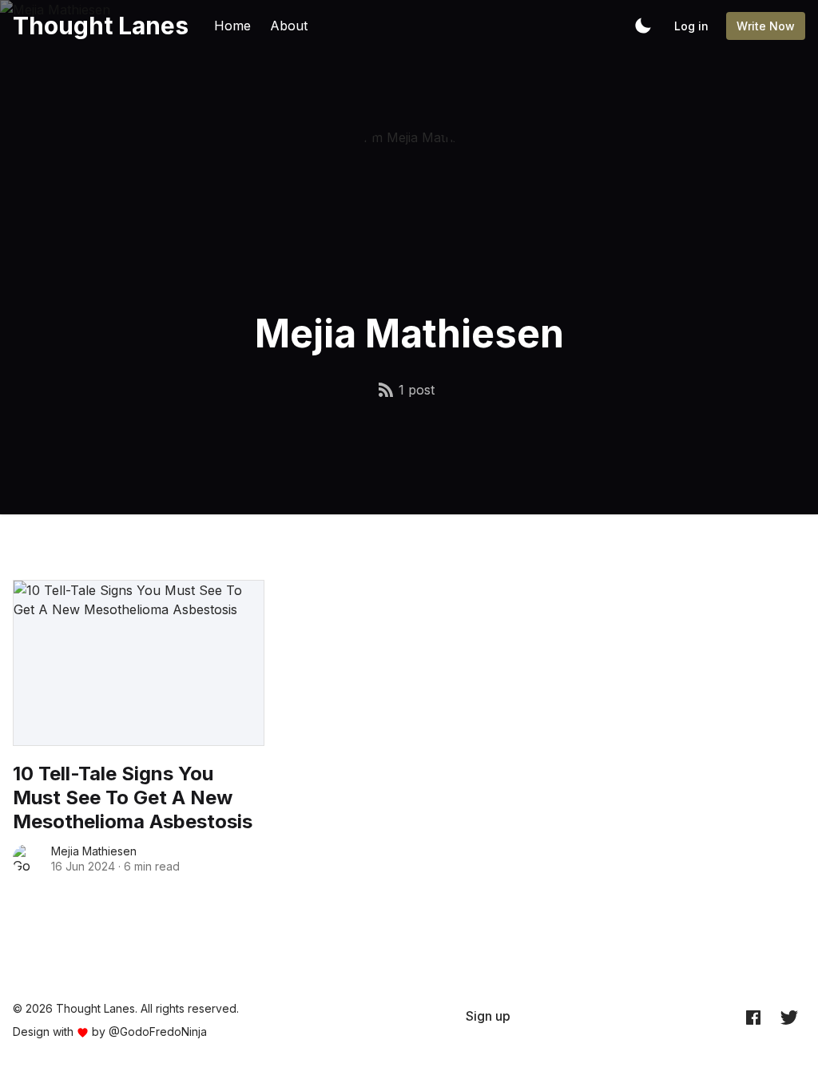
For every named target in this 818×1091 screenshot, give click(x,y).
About (289, 26)
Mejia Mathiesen (94, 851)
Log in (691, 26)
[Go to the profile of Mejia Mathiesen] (27, 858)
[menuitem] (488, 1016)
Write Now (766, 26)
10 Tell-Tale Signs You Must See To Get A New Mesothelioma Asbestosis (132, 797)
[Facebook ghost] (753, 1016)
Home (232, 26)
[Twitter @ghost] (789, 1016)
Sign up (488, 1016)
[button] (643, 26)
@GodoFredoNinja (158, 1031)
